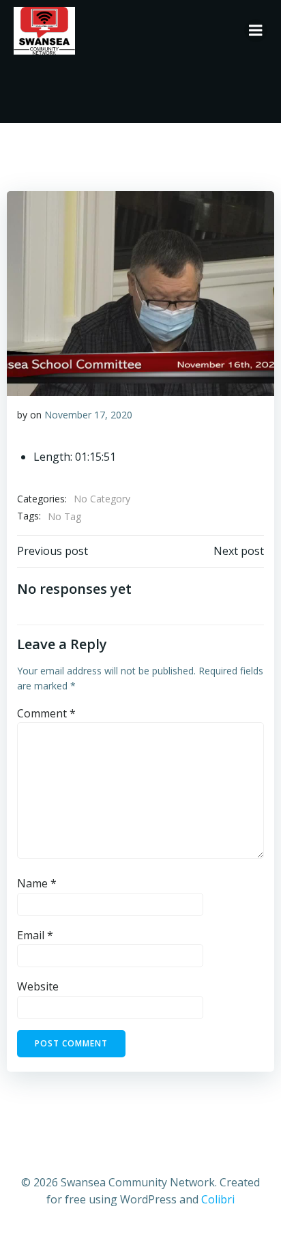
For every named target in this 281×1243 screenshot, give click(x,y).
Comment (46, 713)
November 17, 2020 (88, 414)
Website (38, 986)
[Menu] (255, 30)
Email (35, 935)
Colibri (218, 1199)
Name (37, 883)
